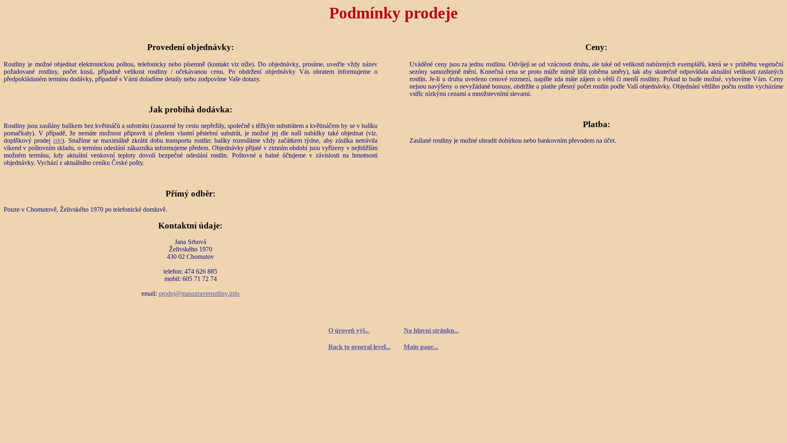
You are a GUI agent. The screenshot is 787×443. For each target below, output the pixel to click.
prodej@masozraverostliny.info (199, 293)
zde (57, 140)
